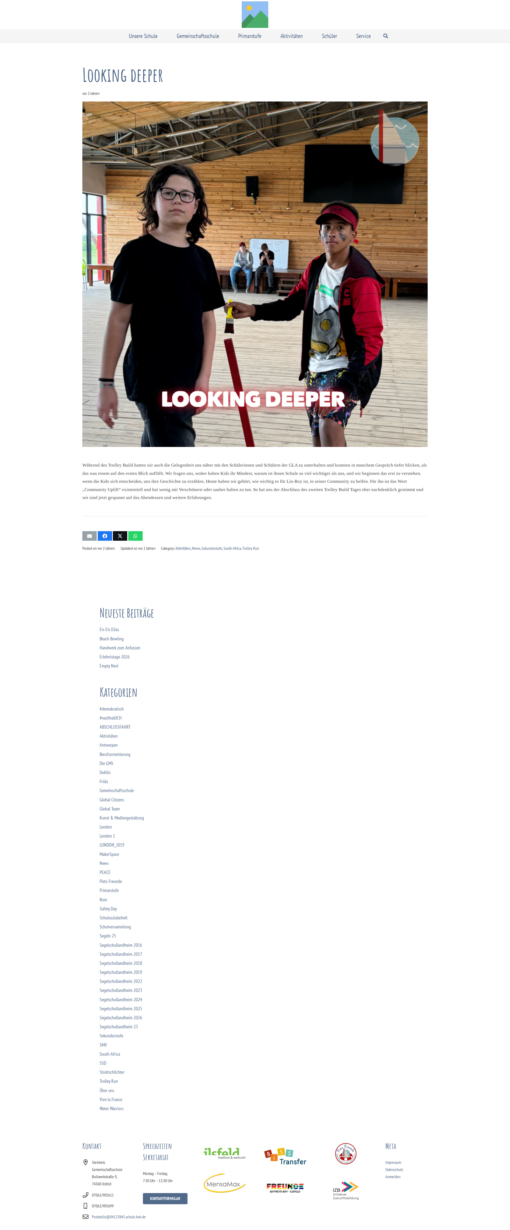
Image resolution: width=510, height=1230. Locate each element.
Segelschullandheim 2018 (121, 963)
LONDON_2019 (112, 845)
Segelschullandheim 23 (119, 1027)
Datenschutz (394, 1169)
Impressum (393, 1162)
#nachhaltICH (111, 718)
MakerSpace (109, 854)
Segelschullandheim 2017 (121, 954)
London (106, 827)
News (196, 548)
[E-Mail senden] (89, 536)
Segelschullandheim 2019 (121, 972)
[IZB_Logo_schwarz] (346, 1190)
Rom (103, 900)
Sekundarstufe (211, 548)
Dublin (105, 772)
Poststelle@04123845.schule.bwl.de (119, 1216)
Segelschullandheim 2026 (121, 1018)
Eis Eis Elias (109, 629)
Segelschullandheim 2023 (121, 990)
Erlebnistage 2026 (115, 657)
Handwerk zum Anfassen (120, 648)
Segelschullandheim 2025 (121, 1008)
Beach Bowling (112, 639)
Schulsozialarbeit (114, 918)
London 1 (107, 836)
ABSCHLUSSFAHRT (115, 727)
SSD (103, 1063)
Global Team (110, 809)
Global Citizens (112, 800)
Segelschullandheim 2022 (121, 981)
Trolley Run (250, 548)
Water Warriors (112, 1108)
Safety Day (108, 909)
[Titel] (255, 14)
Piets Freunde (111, 881)
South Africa (232, 548)
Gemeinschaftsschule (117, 790)
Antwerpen (109, 745)
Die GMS (106, 763)
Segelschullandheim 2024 (121, 999)
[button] (161, 36)
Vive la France (111, 1099)
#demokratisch (112, 709)
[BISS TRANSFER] (285, 1156)
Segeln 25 (108, 936)
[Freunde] (285, 1187)
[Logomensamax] (224, 1183)
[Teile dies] (105, 536)
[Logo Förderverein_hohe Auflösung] (346, 1153)
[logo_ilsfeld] (224, 1153)
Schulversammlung (115, 927)
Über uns (107, 1090)
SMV (103, 1045)
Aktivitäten (183, 548)
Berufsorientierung (115, 754)
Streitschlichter (112, 1072)
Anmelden (393, 1176)
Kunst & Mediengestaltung (122, 818)
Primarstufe (109, 890)
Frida (104, 781)
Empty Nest (109, 666)
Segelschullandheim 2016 (121, 945)
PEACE (105, 872)
